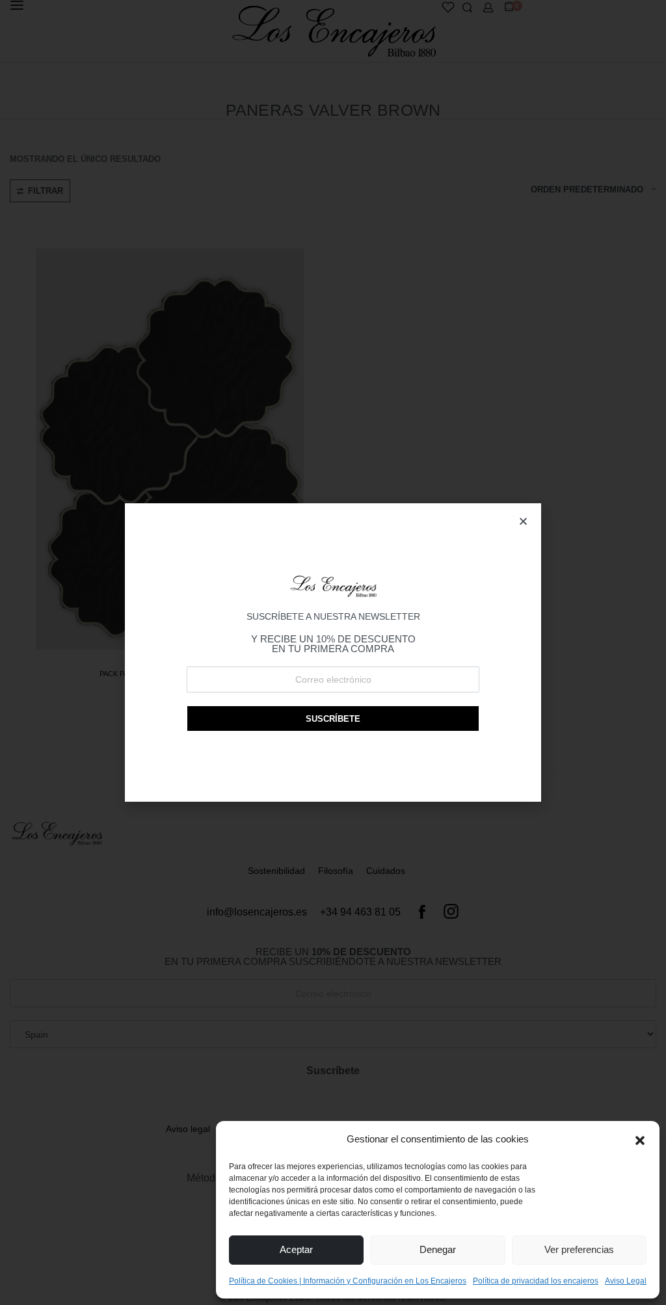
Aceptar (296, 1249)
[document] (333, 652)
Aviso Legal (625, 1280)
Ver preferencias (579, 1249)
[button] (639, 1139)
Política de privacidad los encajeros (535, 1280)
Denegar (438, 1249)
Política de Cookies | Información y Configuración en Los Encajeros (347, 1280)
